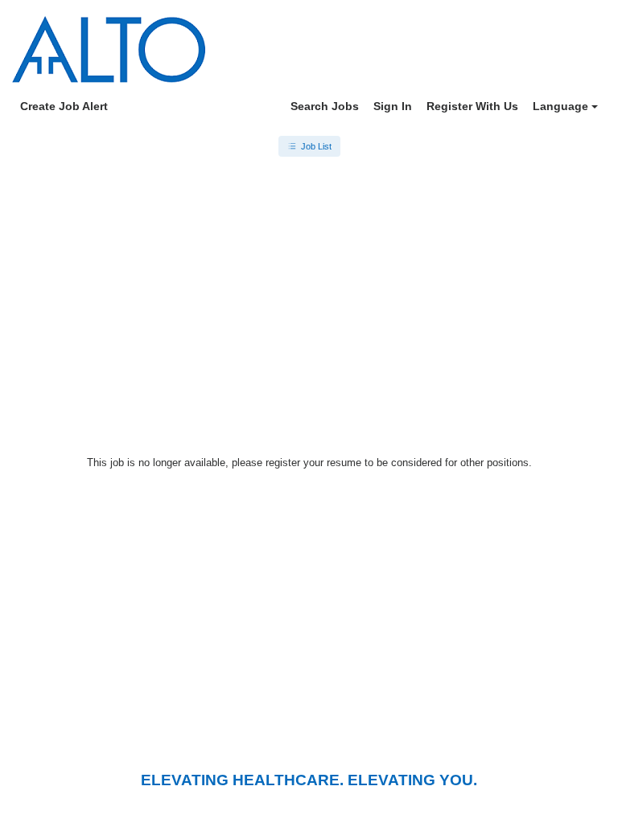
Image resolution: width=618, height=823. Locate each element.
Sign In (392, 106)
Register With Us (472, 106)
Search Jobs (324, 106)
